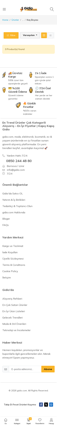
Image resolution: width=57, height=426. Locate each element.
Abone (48, 369)
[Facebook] (41, 405)
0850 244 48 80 (19, 161)
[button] (30, 35)
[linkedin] (51, 405)
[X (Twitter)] (46, 405)
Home (5, 19)
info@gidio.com (16, 169)
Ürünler (15, 19)
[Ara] (52, 9)
